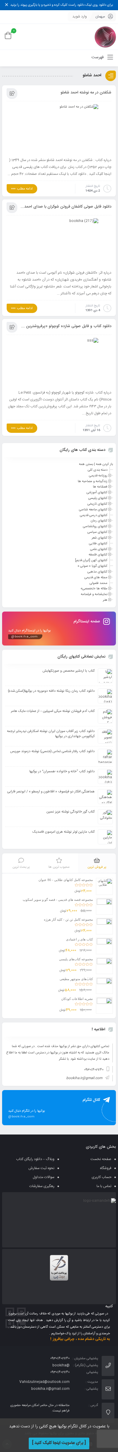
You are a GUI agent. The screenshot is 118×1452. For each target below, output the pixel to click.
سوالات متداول (43, 1177)
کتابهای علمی (98, 549)
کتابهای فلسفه (98, 554)
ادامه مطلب (25, 189)
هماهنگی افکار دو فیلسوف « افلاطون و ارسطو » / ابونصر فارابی (51, 791)
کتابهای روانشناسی (95, 526)
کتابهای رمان (99, 521)
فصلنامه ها (100, 487)
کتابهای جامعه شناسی (93, 509)
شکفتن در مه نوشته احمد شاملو (86, 92)
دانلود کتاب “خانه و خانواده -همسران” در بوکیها (62, 771)
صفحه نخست (100, 1159)
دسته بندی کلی (97, 470)
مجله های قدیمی (95, 577)
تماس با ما (104, 1186)
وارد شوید (79, 17)
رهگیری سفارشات (41, 1186)
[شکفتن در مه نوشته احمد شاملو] (59, 129)
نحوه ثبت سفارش (41, 1168)
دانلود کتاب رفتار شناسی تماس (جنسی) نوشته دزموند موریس (52, 751)
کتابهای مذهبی (97, 572)
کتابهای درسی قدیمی (93, 515)
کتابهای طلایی (98, 543)
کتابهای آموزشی (97, 492)
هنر (105, 600)
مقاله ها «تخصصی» (93, 588)
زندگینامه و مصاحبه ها (92, 481)
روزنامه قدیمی (98, 475)
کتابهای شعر (99, 538)
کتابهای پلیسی (97, 498)
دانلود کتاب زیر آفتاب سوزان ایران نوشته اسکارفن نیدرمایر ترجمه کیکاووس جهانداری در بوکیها (51, 734)
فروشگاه (105, 1168)
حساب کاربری (101, 1177)
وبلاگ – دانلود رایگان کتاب (35, 1159)
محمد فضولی (98, 583)
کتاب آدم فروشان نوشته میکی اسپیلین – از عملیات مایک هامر (53, 711)
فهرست (98, 57)
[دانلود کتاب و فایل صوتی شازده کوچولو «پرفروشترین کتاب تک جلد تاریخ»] (59, 362)
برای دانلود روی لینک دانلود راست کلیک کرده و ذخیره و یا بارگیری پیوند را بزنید (61, 5)
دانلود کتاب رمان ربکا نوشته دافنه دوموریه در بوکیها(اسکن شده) (51, 691)
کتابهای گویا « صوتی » (92, 566)
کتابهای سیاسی (97, 532)
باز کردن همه (104, 464)
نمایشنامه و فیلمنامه (94, 594)
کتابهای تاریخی (97, 504)
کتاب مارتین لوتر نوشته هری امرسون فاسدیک (63, 831)
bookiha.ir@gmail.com (84, 1078)
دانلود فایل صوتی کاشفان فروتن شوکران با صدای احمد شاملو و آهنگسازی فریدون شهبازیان (65, 206)
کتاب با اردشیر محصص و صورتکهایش (68, 670)
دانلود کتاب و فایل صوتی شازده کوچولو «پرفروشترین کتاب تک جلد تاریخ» (65, 326)
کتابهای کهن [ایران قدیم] (91, 560)
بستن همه (86, 464)
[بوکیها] (105, 37)
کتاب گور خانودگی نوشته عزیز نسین (71, 811)
